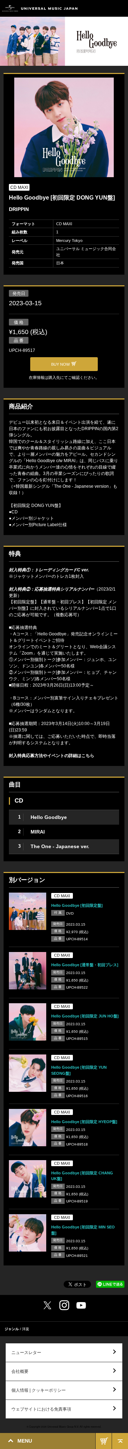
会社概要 (19, 1371)
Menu (120, 8)
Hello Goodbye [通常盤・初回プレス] (84, 965)
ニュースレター (26, 1352)
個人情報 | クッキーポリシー (38, 1390)
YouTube (81, 1305)
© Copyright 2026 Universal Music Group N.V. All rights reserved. (64, 1426)
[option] (64, 128)
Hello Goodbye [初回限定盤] (77, 905)
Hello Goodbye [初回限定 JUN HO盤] (85, 1016)
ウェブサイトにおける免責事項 (41, 1409)
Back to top (120, 1441)
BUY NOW (104, 1441)
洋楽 (25, 1329)
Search (104, 8)
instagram (64, 1305)
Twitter (47, 1305)
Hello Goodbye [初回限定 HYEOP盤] (84, 1122)
